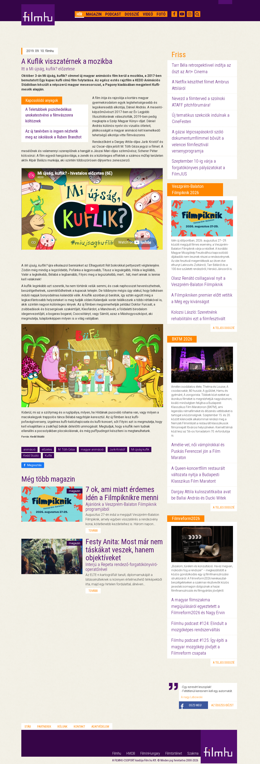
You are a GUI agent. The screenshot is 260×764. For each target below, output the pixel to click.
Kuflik (48, 455)
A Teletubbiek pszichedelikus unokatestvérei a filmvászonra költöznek (49, 115)
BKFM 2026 (182, 339)
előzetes (47, 449)
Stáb (28, 726)
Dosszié (132, 14)
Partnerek (44, 726)
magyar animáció (92, 449)
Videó (148, 14)
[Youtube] (182, 14)
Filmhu (116, 753)
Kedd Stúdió (31, 455)
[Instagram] (189, 14)
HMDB (130, 753)
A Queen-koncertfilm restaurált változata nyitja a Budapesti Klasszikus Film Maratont (198, 475)
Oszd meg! (195, 705)
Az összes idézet (222, 705)
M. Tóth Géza (66, 449)
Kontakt (79, 726)
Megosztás (34, 465)
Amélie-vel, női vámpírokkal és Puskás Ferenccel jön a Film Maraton (197, 451)
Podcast (113, 14)
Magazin (94, 14)
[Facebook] (174, 14)
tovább (93, 530)
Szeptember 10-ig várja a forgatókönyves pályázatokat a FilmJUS (198, 167)
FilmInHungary (150, 753)
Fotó (161, 14)
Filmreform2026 (186, 518)
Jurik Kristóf (117, 449)
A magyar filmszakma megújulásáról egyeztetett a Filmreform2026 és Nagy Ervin (198, 606)
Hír (79, 14)
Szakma (192, 753)
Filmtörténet (173, 753)
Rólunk (62, 726)
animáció (29, 449)
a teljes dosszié (224, 328)
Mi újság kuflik (140, 449)
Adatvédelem (100, 726)
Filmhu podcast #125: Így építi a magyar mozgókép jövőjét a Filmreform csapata (199, 647)
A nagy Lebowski (192, 697)
